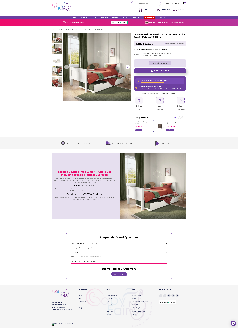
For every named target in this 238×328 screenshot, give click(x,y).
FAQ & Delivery (137, 305)
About (81, 295)
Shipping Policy (137, 308)
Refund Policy (137, 298)
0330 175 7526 (61, 307)
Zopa (134, 314)
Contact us (82, 302)
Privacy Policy (137, 295)
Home (54, 29)
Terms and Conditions (140, 302)
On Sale (108, 314)
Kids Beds (109, 305)
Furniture (109, 298)
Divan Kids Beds (111, 295)
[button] (233, 323)
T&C (164, 22)
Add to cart (138, 130)
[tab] (174, 117)
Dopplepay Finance (139, 311)
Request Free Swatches (165, 10)
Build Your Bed (181, 10)
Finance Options (84, 305)
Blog (80, 298)
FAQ (80, 308)
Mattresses (109, 311)
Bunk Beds (109, 308)
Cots (107, 302)
